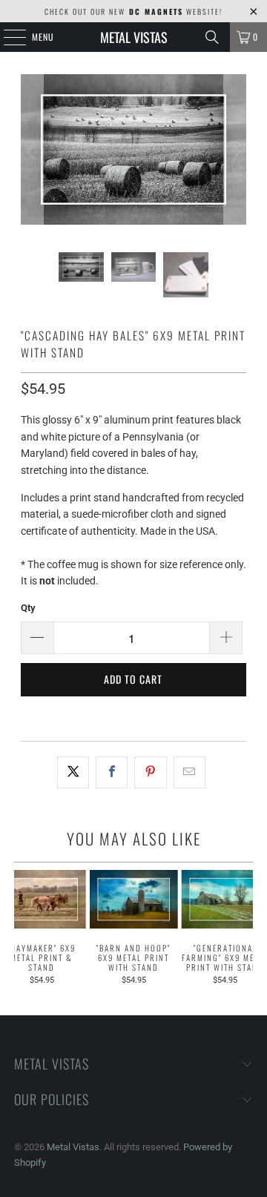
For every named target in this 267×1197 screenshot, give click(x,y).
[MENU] (6, 37)
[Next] (235, 152)
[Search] (212, 37)
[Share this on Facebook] (112, 772)
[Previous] (32, 152)
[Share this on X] (73, 772)
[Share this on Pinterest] (150, 772)
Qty (28, 607)
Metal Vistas (134, 37)
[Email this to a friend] (189, 772)
